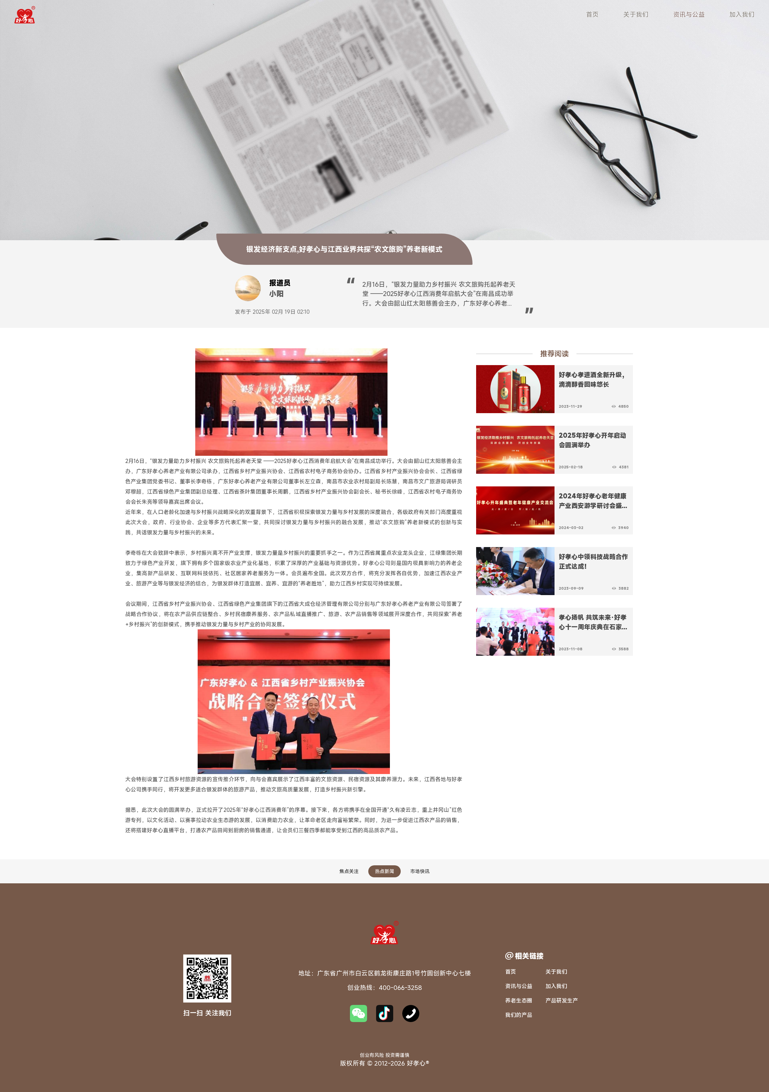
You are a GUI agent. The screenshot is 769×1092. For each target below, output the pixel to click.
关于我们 (636, 14)
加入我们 (742, 14)
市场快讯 (420, 871)
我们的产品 (518, 1014)
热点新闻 (384, 871)
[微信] (358, 1013)
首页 (592, 14)
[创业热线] (410, 1013)
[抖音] (384, 1013)
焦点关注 (349, 871)
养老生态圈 (518, 1000)
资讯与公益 (689, 14)
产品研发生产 (562, 1000)
